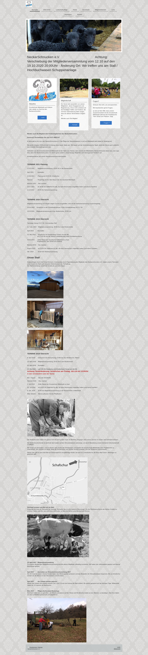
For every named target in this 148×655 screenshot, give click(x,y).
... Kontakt (74, 125)
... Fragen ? (106, 123)
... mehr (42, 117)
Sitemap (40, 647)
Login (118, 647)
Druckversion (33, 647)
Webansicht (117, 649)
